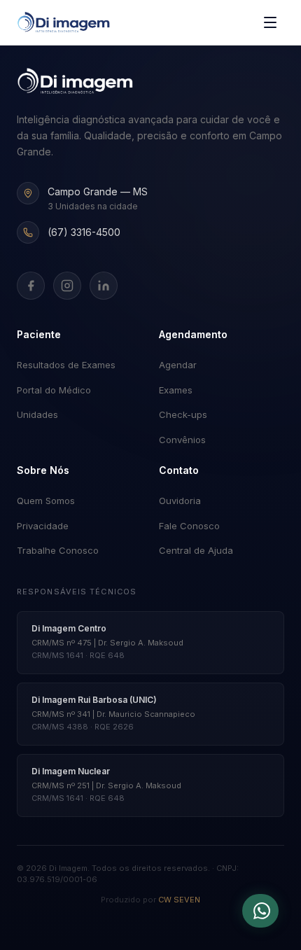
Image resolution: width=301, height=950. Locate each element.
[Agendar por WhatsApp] (260, 911)
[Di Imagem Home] (75, 81)
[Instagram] (67, 286)
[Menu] (270, 22)
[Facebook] (31, 286)
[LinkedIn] (104, 286)
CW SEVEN (179, 899)
